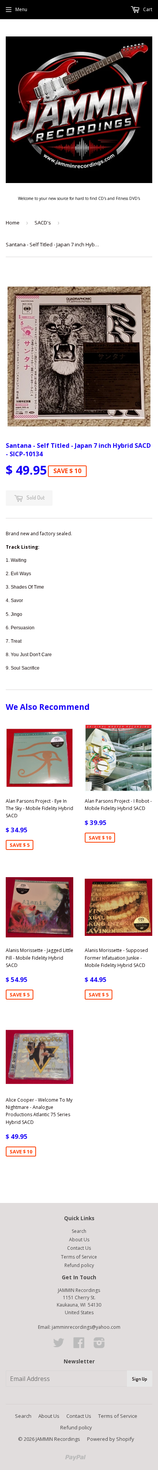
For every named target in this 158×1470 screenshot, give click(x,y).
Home (13, 222)
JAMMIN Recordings (58, 1438)
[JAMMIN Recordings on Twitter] (58, 1345)
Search (79, 1231)
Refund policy (79, 1265)
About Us (79, 1239)
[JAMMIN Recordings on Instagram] (99, 1345)
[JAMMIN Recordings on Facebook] (79, 1345)
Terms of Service (79, 1257)
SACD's (43, 222)
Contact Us (79, 1248)
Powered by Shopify (110, 1438)
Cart (147, 9)
